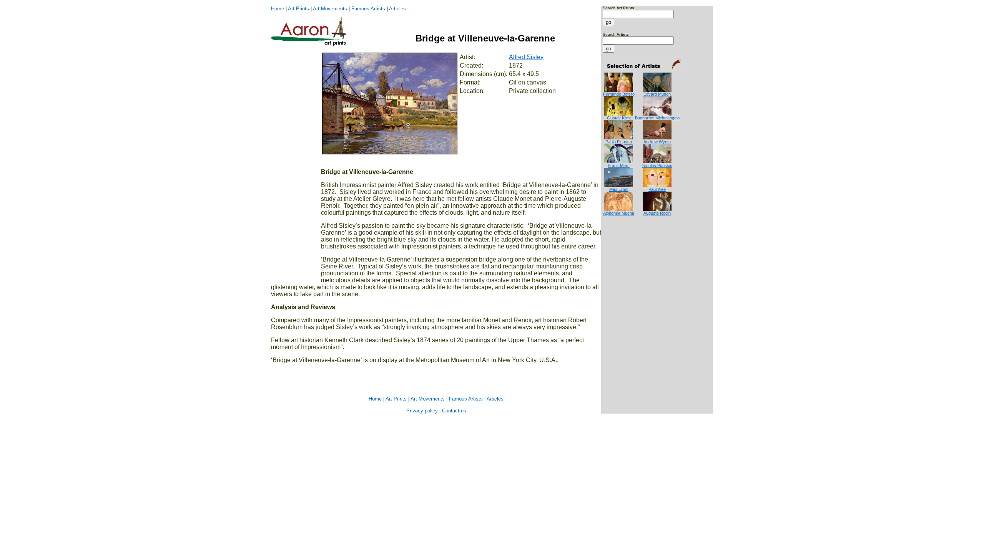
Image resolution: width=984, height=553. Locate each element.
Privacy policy (422, 411)
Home (277, 9)
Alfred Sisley (526, 57)
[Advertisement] (627, 246)
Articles (397, 9)
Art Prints (298, 9)
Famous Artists (368, 9)
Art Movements (330, 9)
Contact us (454, 411)
